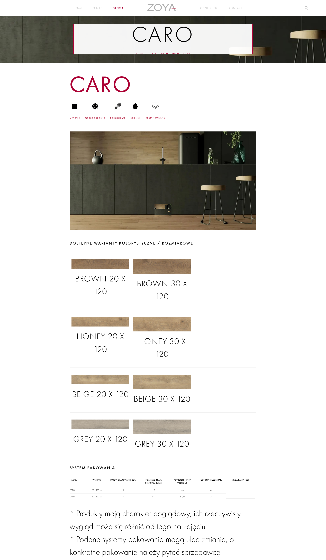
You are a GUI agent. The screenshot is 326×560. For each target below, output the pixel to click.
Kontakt (235, 8)
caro (186, 54)
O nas (97, 8)
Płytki (164, 54)
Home (78, 8)
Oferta (118, 8)
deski (175, 54)
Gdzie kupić (209, 8)
